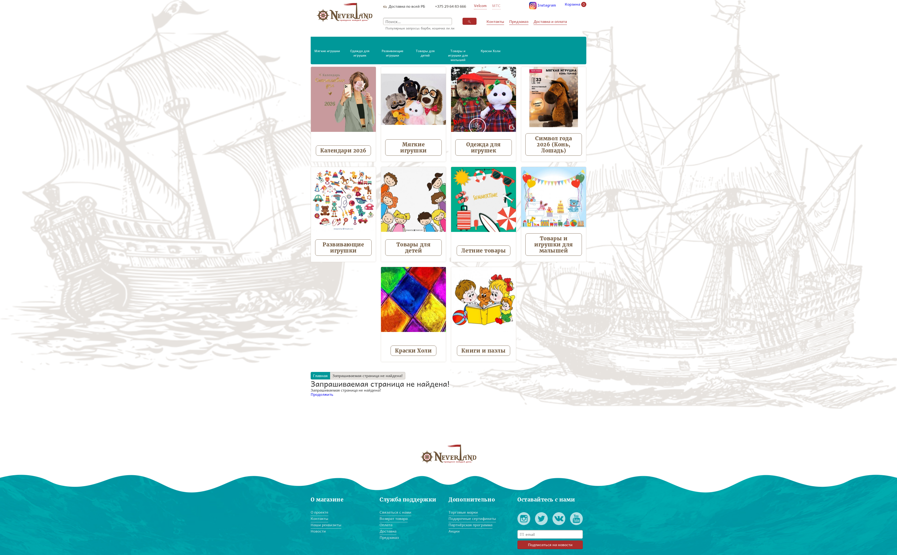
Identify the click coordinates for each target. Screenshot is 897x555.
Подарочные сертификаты (472, 518)
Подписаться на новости (550, 544)
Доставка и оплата (550, 21)
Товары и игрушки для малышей (553, 244)
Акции (454, 531)
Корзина (575, 4)
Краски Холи (413, 350)
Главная (320, 375)
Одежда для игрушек (483, 147)
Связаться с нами (395, 512)
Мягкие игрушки (413, 147)
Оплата (386, 524)
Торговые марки (463, 512)
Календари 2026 (343, 150)
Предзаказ (518, 21)
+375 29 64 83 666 (450, 6)
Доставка (388, 531)
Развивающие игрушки (343, 247)
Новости (318, 531)
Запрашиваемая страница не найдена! (367, 375)
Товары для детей (413, 247)
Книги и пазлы (483, 350)
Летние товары (483, 250)
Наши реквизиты (326, 524)
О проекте (319, 512)
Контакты (495, 21)
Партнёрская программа (470, 524)
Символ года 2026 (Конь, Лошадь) (553, 144)
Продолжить (322, 394)
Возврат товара (394, 518)
